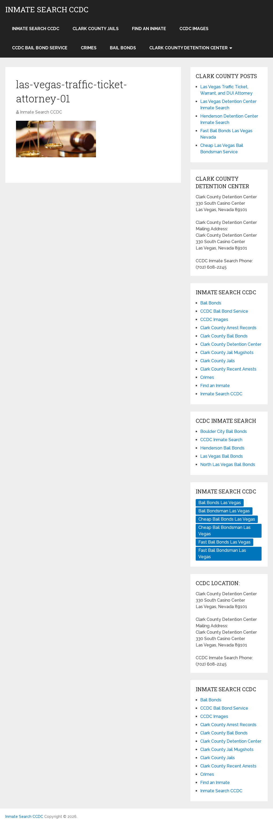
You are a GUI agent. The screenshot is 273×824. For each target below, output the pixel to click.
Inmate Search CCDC (47, 9)
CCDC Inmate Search (221, 439)
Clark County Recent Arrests (228, 369)
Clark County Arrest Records (228, 327)
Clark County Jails (96, 28)
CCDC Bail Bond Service (39, 47)
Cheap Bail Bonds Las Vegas (226, 519)
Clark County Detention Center (188, 47)
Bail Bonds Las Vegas (219, 502)
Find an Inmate (149, 28)
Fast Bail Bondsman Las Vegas (222, 553)
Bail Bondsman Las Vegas (224, 510)
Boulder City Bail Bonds (223, 431)
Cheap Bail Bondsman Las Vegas (224, 530)
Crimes (89, 47)
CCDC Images (193, 28)
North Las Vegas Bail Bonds (227, 464)
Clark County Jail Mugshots (227, 352)
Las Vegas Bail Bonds (221, 456)
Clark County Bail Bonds (224, 336)
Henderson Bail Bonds (222, 448)
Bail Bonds (123, 47)
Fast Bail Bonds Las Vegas (224, 542)
